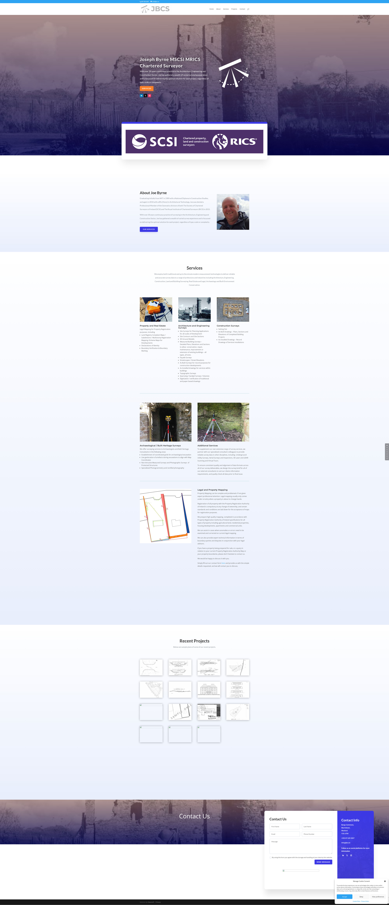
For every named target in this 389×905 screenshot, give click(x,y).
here (223, 563)
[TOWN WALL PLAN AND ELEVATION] (180, 728)
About (218, 9)
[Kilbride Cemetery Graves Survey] (237, 720)
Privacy (158, 902)
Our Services (149, 229)
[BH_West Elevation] (209, 697)
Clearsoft (151, 902)
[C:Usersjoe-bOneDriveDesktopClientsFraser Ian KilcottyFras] (180, 720)
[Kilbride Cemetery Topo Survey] (151, 728)
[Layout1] (151, 697)
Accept (344, 897)
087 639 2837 (145, 1)
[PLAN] (151, 675)
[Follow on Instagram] (149, 95)
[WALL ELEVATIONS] (209, 675)
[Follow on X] (145, 95)
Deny (361, 897)
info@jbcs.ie (345, 843)
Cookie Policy (356, 901)
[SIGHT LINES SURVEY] (180, 697)
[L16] (209, 720)
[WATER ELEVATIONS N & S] (180, 675)
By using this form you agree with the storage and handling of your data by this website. (302, 857)
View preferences (378, 897)
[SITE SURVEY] (237, 675)
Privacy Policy (365, 901)
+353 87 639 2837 (347, 838)
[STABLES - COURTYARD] (237, 697)
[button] (385, 881)
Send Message (323, 862)
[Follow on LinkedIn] (141, 95)
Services (226, 9)
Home (211, 9)
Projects (234, 9)
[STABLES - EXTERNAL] (151, 705)
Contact (242, 9)
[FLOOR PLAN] (209, 728)
